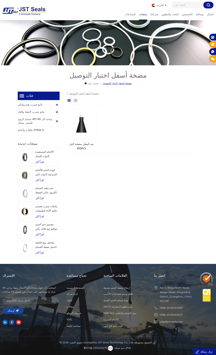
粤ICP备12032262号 (95, 348)
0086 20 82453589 (171, 308)
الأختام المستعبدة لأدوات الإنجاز (44, 154)
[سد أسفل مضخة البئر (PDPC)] (81, 130)
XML (69, 319)
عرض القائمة (75, 100)
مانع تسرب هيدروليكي (30, 104)
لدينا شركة (72, 294)
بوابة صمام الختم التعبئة (116, 300)
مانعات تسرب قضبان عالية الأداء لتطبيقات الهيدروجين (46, 209)
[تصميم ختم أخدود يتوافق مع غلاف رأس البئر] (25, 230)
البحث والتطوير (170, 14)
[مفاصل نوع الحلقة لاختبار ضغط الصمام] (25, 248)
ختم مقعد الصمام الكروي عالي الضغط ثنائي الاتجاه (46, 191)
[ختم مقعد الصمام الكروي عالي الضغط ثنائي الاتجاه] (25, 193)
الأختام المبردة (111, 319)
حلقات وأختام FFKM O (31, 130)
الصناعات (130, 14)
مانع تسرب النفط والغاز (31, 112)
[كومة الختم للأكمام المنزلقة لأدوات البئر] (25, 175)
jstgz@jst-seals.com (171, 321)
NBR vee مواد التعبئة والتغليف (119, 313)
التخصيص (187, 14)
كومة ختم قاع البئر (113, 326)
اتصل (69, 300)
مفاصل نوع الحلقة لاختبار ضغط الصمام (46, 245)
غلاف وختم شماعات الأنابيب (118, 294)
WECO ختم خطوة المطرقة (117, 306)
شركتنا (154, 14)
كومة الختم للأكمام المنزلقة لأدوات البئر (46, 172)
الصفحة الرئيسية (75, 288)
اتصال (210, 14)
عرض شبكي (69, 100)
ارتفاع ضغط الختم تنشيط (116, 288)
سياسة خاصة (74, 326)
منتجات (143, 14)
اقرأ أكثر (39, 162)
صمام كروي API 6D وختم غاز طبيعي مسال (35, 121)
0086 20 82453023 (171, 315)
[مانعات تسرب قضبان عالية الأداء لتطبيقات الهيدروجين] (25, 211)
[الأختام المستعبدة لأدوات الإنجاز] (25, 157)
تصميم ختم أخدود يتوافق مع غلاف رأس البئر (46, 227)
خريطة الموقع (74, 313)
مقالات (70, 306)
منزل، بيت (93, 83)
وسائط (200, 14)
